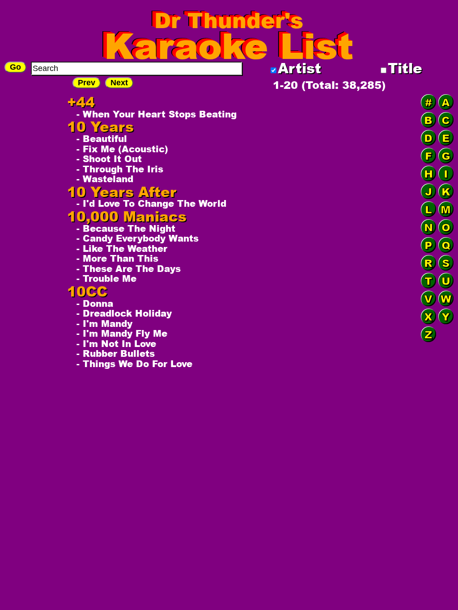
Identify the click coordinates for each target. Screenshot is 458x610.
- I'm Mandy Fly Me (121, 333)
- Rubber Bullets (115, 353)
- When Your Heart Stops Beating (156, 114)
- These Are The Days (128, 268)
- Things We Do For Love (134, 363)
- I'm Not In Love (116, 343)
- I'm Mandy (104, 323)
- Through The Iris (119, 169)
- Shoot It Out (109, 158)
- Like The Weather (121, 248)
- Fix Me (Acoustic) (122, 148)
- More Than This (117, 258)
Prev (86, 82)
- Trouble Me (106, 278)
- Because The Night (125, 228)
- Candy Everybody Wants (137, 238)
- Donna (94, 303)
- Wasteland (104, 178)
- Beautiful (101, 138)
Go (15, 67)
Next (119, 82)
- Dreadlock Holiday (124, 313)
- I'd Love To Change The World (151, 203)
